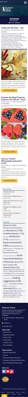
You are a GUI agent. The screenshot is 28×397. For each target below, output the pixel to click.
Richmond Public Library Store (12, 358)
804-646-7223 (8, 326)
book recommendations (13, 258)
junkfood (6, 41)
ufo (14, 47)
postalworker (4, 45)
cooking (21, 105)
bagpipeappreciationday (13, 35)
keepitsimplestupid (13, 41)
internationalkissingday (19, 40)
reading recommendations (13, 45)
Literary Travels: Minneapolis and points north (11, 160)
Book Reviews (9, 169)
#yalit (5, 250)
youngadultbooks (13, 297)
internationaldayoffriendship (7, 40)
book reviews (10, 265)
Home (12, 22)
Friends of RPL (7, 337)
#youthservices (10, 252)
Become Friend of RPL (9, 352)
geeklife (5, 39)
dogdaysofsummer (20, 36)
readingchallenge (7, 278)
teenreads (9, 288)
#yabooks (19, 248)
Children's (8, 105)
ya (14, 291)
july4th (2, 41)
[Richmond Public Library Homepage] (7, 10)
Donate (5, 355)
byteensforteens (9, 269)
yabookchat (20, 291)
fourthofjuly (20, 37)
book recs (16, 261)
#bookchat (9, 225)
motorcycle (18, 43)
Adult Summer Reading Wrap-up (12, 196)
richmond (6, 284)
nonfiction (9, 275)
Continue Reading (9, 90)
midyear (13, 43)
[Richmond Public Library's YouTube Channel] (8, 371)
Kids (8, 394)
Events (11, 105)
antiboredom (4, 35)
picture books (18, 275)
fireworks (11, 37)
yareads (6, 295)
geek (2, 39)
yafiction (17, 293)
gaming (24, 37)
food (25, 105)
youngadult (14, 295)
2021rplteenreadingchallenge (10, 255)
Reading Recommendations (12, 33)
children (6, 271)
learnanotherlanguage (6, 43)
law (15, 273)
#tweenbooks (10, 248)
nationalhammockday (17, 44)
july (25, 40)
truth (12, 47)
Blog (17, 392)
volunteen (7, 291)
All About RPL (7, 332)
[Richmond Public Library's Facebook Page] (4, 371)
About (3, 392)
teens (18, 288)
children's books (15, 271)
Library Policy (7, 340)
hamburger (10, 39)
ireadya (9, 273)
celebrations (12, 36)
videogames (18, 47)
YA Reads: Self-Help (8, 192)
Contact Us (7, 323)
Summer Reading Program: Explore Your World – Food (13, 98)
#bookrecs (14, 230)
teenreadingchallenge (11, 286)
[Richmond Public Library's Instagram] (12, 371)
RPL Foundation (7, 345)
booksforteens (11, 267)
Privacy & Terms (8, 342)
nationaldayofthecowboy (6, 44)
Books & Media (10, 392)
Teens (19, 394)
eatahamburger (4, 37)
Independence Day (17, 39)
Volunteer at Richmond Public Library (14, 360)
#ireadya (6, 236)
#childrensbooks (13, 233)
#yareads (10, 250)
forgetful (15, 37)
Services (14, 394)
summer (9, 47)
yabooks (7, 293)
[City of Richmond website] (5, 379)
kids (2, 106)
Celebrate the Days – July (12, 28)
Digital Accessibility (8, 335)
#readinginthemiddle (14, 239)
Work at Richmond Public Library (12, 363)
